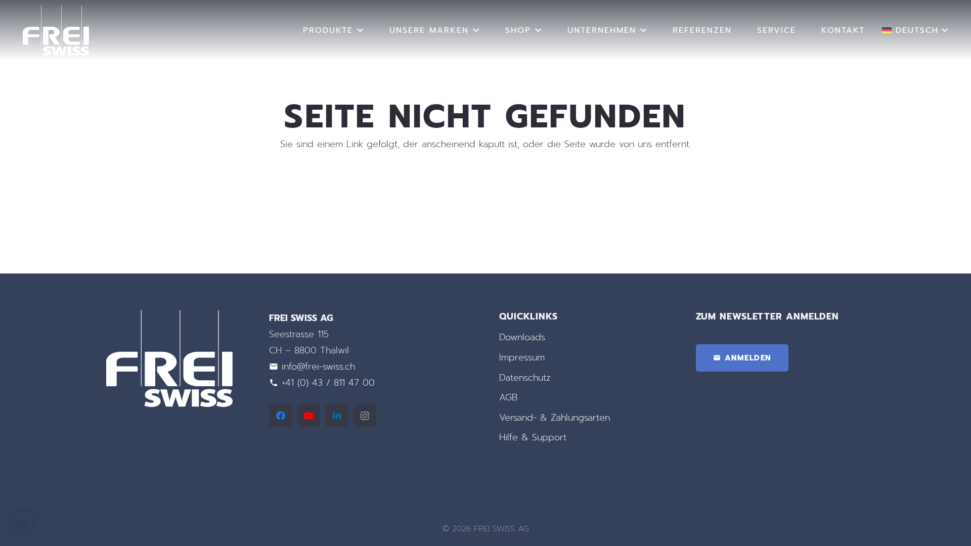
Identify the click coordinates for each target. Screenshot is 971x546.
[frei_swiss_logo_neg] (56, 30)
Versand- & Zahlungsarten (554, 418)
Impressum (522, 357)
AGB (508, 397)
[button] (360, 30)
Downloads (522, 337)
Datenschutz (525, 378)
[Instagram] (365, 415)
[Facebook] (280, 415)
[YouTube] (308, 415)
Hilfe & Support (532, 437)
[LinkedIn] (337, 415)
